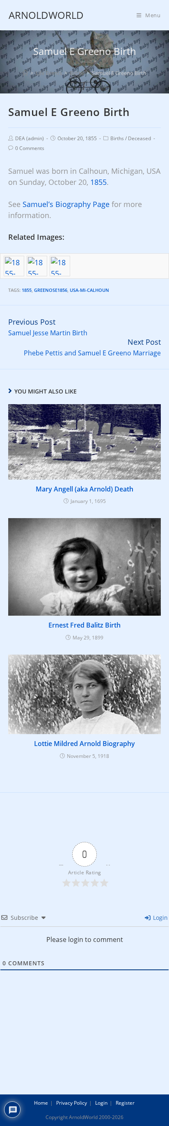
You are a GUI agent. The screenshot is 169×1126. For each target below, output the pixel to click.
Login (159, 917)
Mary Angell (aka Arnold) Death (84, 489)
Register (125, 1102)
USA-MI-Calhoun (89, 290)
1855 (98, 182)
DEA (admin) (29, 138)
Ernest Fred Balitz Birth (84, 625)
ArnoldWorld (46, 15)
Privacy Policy (71, 1102)
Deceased (139, 138)
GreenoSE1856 (50, 290)
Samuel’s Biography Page (66, 204)
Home (41, 1102)
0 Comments (29, 148)
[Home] (25, 73)
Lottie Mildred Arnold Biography (84, 743)
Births (117, 138)
